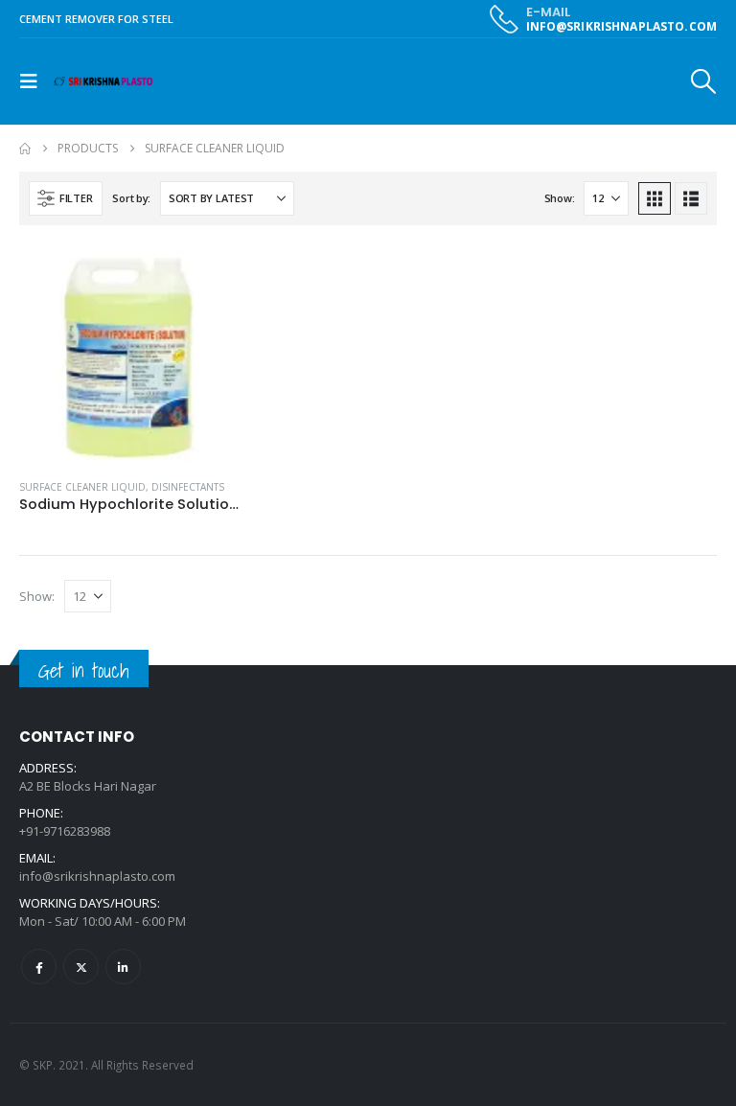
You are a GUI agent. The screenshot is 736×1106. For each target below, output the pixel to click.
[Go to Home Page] (25, 148)
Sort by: (131, 198)
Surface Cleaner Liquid (82, 487)
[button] (34, 81)
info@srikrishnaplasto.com (97, 876)
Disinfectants (187, 487)
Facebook (39, 966)
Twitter (81, 966)
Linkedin (123, 966)
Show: (559, 198)
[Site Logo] (103, 82)
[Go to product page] (129, 354)
